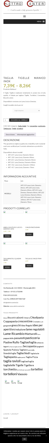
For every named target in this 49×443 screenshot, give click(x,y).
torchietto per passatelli (24, 370)
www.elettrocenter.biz (17, 306)
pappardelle (8, 338)
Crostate (36, 321)
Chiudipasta (37, 317)
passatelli (19, 338)
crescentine (33, 126)
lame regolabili (35, 329)
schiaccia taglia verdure (16, 346)
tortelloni (20, 128)
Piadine (7, 342)
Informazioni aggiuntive (25, 134)
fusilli (41, 322)
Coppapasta (10, 321)
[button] (39, 21)
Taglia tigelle (22, 126)
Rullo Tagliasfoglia (24, 342)
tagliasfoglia (27, 361)
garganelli (7, 325)
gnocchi (16, 325)
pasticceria (41, 126)
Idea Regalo (26, 325)
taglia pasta (21, 357)
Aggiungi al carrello (19, 120)
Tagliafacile (34, 353)
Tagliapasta (7, 128)
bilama (5, 318)
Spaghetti (40, 346)
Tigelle (14, 128)
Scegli (7, 236)
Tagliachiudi (23, 353)
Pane (38, 334)
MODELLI (7, 108)
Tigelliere (29, 365)
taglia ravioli (12, 361)
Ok (24, 439)
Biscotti (11, 317)
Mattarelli (31, 333)
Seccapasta (29, 346)
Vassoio (22, 374)
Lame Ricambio (13, 333)
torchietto (10, 369)
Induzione (20, 329)
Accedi (5, 418)
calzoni (19, 317)
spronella (31, 350)
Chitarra (26, 318)
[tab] (10, 135)
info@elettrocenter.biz (10, 302)
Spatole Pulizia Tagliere (15, 349)
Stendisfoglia (9, 353)
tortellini (37, 369)
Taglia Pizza (32, 357)
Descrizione (10, 134)
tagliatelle (9, 365)
